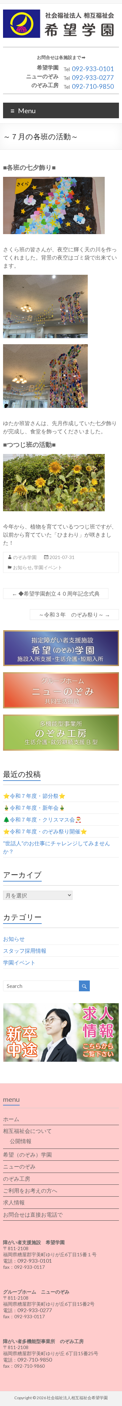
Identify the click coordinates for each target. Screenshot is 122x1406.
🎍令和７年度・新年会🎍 (34, 807)
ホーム (11, 1119)
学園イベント (48, 567)
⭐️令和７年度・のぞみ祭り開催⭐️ (45, 831)
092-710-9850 (93, 86)
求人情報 (14, 1202)
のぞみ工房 (16, 1178)
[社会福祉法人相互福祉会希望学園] (61, 12)
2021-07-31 (62, 557)
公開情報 (21, 1141)
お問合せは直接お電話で (33, 1214)
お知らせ (22, 567)
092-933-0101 (93, 69)
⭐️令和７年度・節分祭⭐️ (34, 795)
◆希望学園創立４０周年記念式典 (56, 593)
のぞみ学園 (25, 557)
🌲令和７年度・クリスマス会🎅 (42, 819)
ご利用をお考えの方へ (30, 1190)
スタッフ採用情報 (24, 950)
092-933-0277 (93, 77)
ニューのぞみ (19, 1166)
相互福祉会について (27, 1131)
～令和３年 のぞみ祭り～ (74, 614)
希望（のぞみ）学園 (27, 1154)
